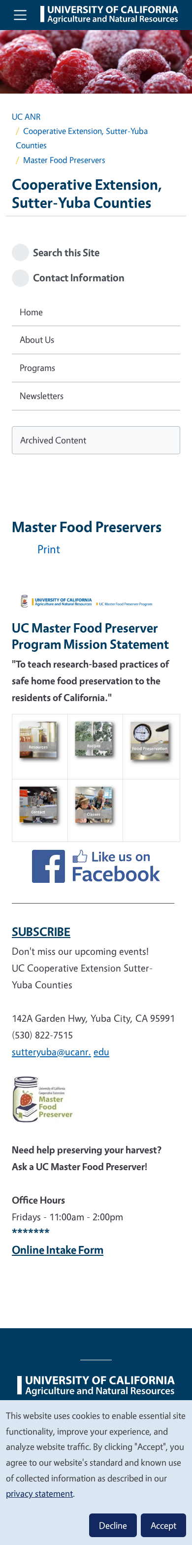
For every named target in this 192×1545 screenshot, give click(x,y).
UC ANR (26, 116)
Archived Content (53, 440)
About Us (37, 339)
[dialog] (96, 1472)
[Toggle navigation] (20, 14)
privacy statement (39, 1493)
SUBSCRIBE (41, 931)
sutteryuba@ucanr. (51, 1051)
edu (101, 1051)
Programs (37, 367)
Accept (163, 1525)
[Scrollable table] (96, 782)
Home (31, 312)
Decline (113, 1525)
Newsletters (42, 396)
